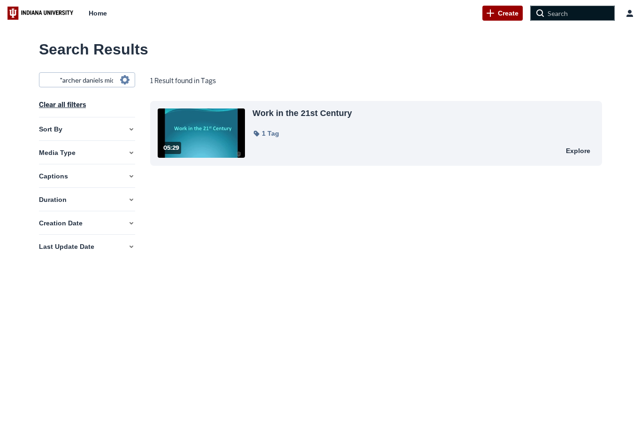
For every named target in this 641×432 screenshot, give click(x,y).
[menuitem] (97, 13)
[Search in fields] (125, 79)
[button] (265, 133)
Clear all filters (62, 104)
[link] (502, 13)
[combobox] (86, 80)
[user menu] (629, 13)
